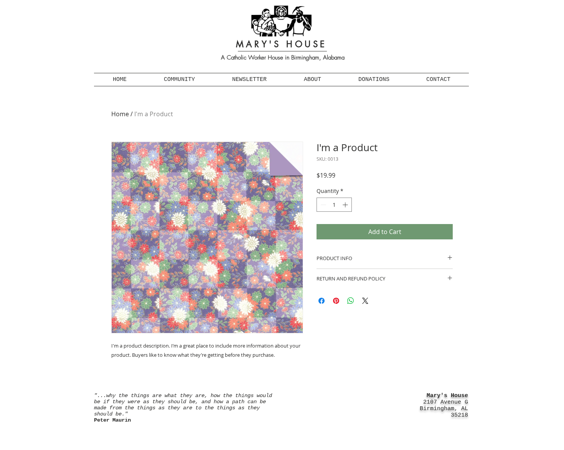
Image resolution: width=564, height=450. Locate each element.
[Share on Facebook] (321, 300)
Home (120, 114)
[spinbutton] (334, 204)
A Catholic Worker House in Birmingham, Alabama (283, 57)
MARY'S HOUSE (281, 44)
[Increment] (346, 204)
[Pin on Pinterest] (336, 300)
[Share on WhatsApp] (350, 300)
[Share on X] (365, 300)
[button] (179, 79)
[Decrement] (322, 204)
